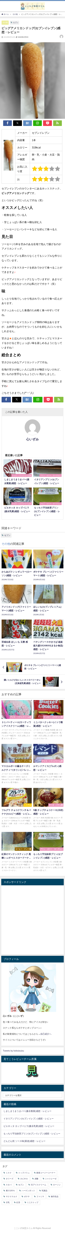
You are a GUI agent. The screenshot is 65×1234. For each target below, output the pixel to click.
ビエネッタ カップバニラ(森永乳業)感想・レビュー (28, 1126)
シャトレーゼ (50, 1179)
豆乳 (8, 1202)
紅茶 (18, 1202)
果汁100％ (10, 1191)
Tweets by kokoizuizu (13, 1051)
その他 (5, 22)
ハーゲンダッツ (28, 1191)
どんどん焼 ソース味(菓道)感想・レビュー (24, 1141)
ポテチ (27, 1196)
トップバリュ (24, 1173)
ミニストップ (32, 1202)
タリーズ (9, 1179)
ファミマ (40, 1196)
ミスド (9, 1173)
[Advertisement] (32, 920)
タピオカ (24, 1179)
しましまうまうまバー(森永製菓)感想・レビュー (27, 1111)
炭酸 (36, 1179)
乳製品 (44, 1191)
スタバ (9, 1185)
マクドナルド (11, 1196)
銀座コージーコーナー (45, 1173)
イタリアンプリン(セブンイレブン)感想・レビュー (28, 1118)
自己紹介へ (45, 1034)
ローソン (57, 1185)
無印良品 (54, 1196)
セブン (15, 22)
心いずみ (32, 439)
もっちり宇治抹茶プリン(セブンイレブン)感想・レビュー (31, 1133)
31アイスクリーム (38, 1185)
